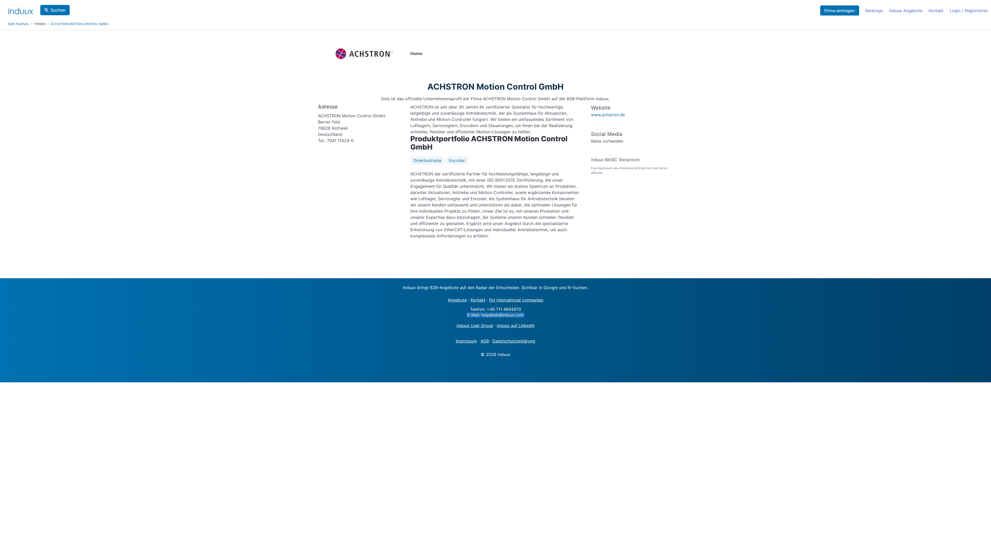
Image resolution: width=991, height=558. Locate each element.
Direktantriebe (427, 160)
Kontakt (936, 10)
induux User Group (475, 325)
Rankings (874, 10)
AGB (485, 341)
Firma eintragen (839, 10)
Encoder (457, 160)
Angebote (457, 300)
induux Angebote (905, 10)
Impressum (466, 341)
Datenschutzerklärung (513, 341)
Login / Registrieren (969, 10)
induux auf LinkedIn (516, 325)
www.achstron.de (608, 114)
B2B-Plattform (18, 24)
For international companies (516, 300)
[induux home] (20, 10)
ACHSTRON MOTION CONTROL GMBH (79, 24)
